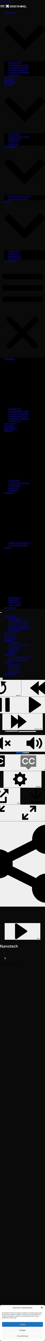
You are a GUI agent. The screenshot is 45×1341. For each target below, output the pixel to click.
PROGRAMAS (9, 616)
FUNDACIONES (14, 75)
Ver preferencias (22, 1336)
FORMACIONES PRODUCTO (19, 196)
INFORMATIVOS (14, 63)
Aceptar (22, 1324)
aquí (15, 1318)
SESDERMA (8, 640)
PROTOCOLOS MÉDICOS (18, 199)
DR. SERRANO (13, 134)
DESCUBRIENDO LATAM (18, 65)
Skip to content (6, 1)
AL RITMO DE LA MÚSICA (18, 67)
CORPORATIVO (14, 139)
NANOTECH (13, 144)
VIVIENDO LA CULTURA (18, 70)
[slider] (11, 731)
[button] (42, 1308)
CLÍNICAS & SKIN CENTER (18, 137)
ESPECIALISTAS (10, 77)
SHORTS (7, 662)
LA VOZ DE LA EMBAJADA (18, 72)
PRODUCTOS (13, 142)
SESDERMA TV (10, 261)
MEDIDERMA (9, 655)
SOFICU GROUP (10, 82)
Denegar (22, 1330)
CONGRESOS (9, 80)
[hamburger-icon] (1, 612)
